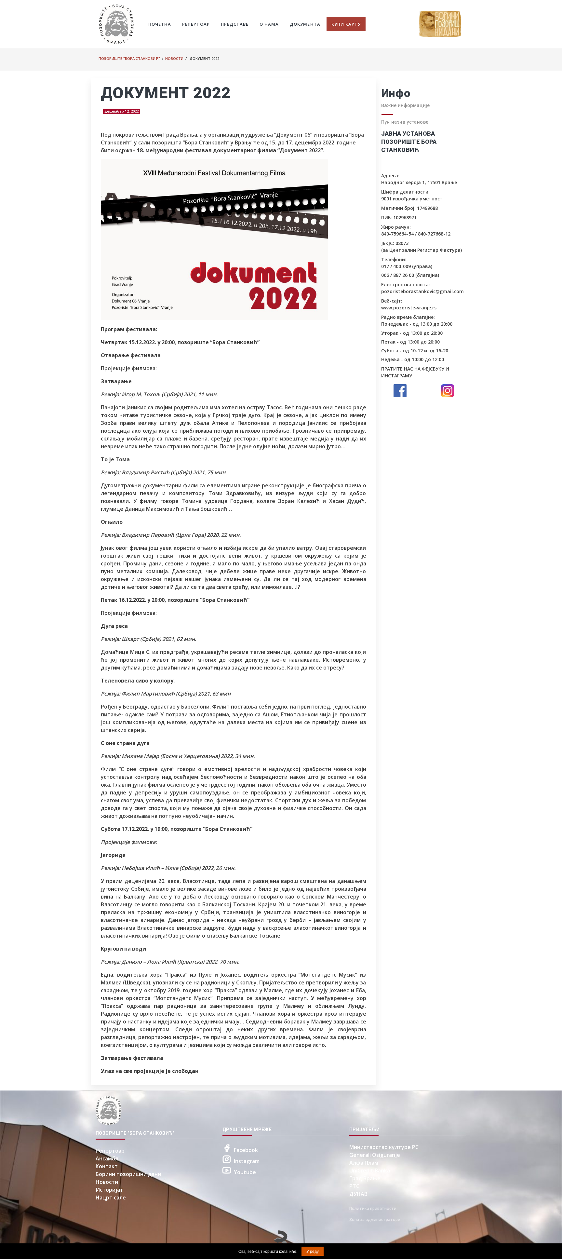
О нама (269, 24)
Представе (234, 24)
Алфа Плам (363, 1162)
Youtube (245, 1172)
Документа (305, 24)
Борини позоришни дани (128, 1174)
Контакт (107, 1166)
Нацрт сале (111, 1197)
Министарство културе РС (384, 1147)
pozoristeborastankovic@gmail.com (422, 291)
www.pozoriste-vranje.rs (408, 308)
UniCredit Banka (369, 1170)
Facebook (246, 1150)
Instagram (247, 1161)
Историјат (109, 1189)
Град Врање (365, 1178)
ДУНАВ (358, 1194)
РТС (354, 1186)
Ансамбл (107, 1158)
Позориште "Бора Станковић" (129, 58)
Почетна (159, 24)
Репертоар (195, 24)
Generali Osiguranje (374, 1154)
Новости (174, 58)
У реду (312, 1251)
